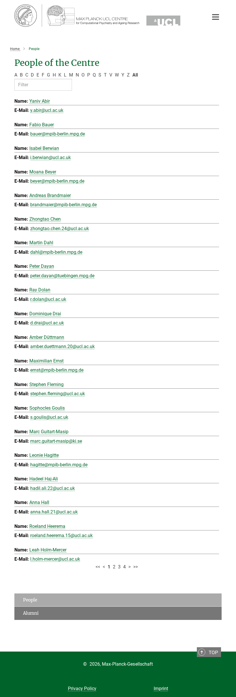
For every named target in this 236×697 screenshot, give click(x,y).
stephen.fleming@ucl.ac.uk (57, 393)
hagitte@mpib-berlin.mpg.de (58, 464)
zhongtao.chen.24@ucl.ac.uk (59, 228)
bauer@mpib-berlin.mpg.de (57, 134)
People (30, 600)
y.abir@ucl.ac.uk (46, 110)
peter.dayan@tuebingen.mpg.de (62, 275)
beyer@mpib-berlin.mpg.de (57, 181)
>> (135, 567)
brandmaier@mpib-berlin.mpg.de (63, 204)
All (135, 75)
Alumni (31, 613)
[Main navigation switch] (215, 17)
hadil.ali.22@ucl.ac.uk (52, 488)
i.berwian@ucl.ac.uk (50, 157)
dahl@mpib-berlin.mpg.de (56, 252)
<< (98, 567)
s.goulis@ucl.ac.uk (49, 417)
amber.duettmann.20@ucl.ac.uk (62, 346)
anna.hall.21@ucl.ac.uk (54, 512)
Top (213, 652)
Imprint (161, 688)
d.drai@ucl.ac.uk (47, 323)
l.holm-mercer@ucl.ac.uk (55, 559)
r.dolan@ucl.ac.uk (48, 299)
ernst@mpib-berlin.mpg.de (56, 370)
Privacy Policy (82, 688)
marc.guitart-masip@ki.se (56, 441)
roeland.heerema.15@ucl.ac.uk (61, 535)
